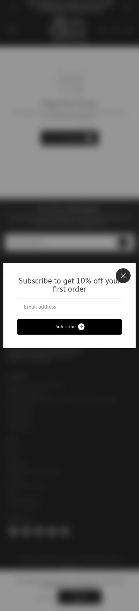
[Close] (123, 275)
